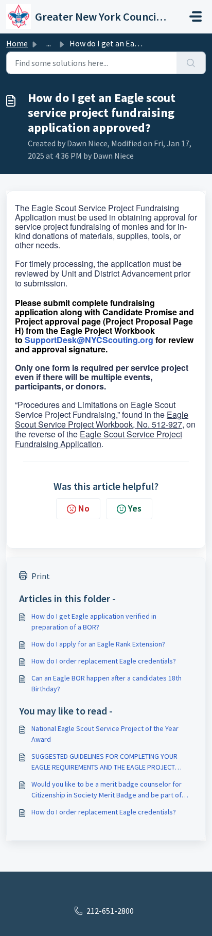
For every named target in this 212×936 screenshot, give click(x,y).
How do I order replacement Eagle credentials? (103, 661)
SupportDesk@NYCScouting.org (89, 340)
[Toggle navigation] (195, 16)
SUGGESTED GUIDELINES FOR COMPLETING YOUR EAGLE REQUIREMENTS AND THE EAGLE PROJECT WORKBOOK (104, 762)
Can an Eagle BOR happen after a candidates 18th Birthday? (106, 683)
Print (40, 576)
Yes (135, 508)
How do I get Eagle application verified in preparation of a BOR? (93, 621)
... (48, 43)
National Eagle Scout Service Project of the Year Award (105, 734)
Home (17, 43)
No (84, 508)
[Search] (191, 63)
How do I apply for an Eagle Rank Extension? (98, 644)
